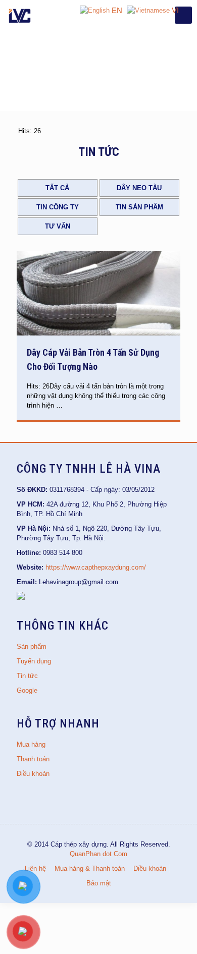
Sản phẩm (31, 646)
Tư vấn (57, 226)
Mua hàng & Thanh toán (90, 868)
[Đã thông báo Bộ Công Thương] (21, 597)
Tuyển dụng (34, 661)
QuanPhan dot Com (98, 854)
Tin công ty (57, 207)
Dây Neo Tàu (139, 188)
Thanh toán (33, 759)
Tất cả (57, 188)
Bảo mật (98, 883)
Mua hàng (31, 744)
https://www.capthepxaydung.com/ (95, 567)
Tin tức (27, 676)
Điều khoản (33, 773)
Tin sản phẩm (139, 207)
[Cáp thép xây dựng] (20, 15)
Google (27, 690)
